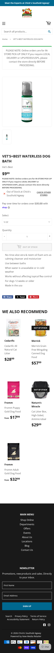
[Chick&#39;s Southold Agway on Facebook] (44, 625)
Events (27, 532)
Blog (27, 545)
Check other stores (44, 193)
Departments (27, 524)
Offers (27, 528)
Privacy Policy (21, 616)
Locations (27, 541)
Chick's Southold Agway (29, 633)
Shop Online (27, 520)
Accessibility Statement (18, 619)
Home (4, 39)
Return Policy (38, 619)
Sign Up (27, 606)
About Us (27, 537)
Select (5, 215)
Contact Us (27, 550)
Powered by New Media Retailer (26, 636)
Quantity (7, 230)
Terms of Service (38, 616)
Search (8, 616)
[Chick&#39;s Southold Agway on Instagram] (49, 625)
